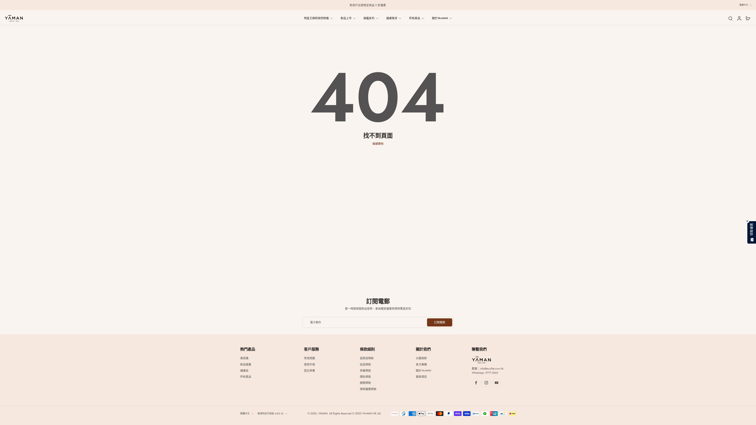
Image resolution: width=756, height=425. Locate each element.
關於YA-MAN (440, 18)
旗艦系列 (368, 18)
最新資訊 (421, 377)
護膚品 (244, 370)
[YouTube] (496, 382)
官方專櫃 (421, 364)
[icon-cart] (747, 18)
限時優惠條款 (368, 389)
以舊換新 (421, 358)
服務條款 (365, 383)
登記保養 (309, 370)
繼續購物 (378, 144)
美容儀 (244, 358)
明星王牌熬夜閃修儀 (316, 18)
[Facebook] (476, 382)
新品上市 (346, 18)
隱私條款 (365, 377)
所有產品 (414, 18)
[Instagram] (486, 382)
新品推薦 (245, 364)
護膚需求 (391, 18)
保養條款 (365, 370)
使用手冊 (309, 364)
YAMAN (323, 413)
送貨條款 (365, 364)
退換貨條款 (367, 358)
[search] (730, 18)
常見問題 (309, 358)
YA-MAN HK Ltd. (371, 413)
